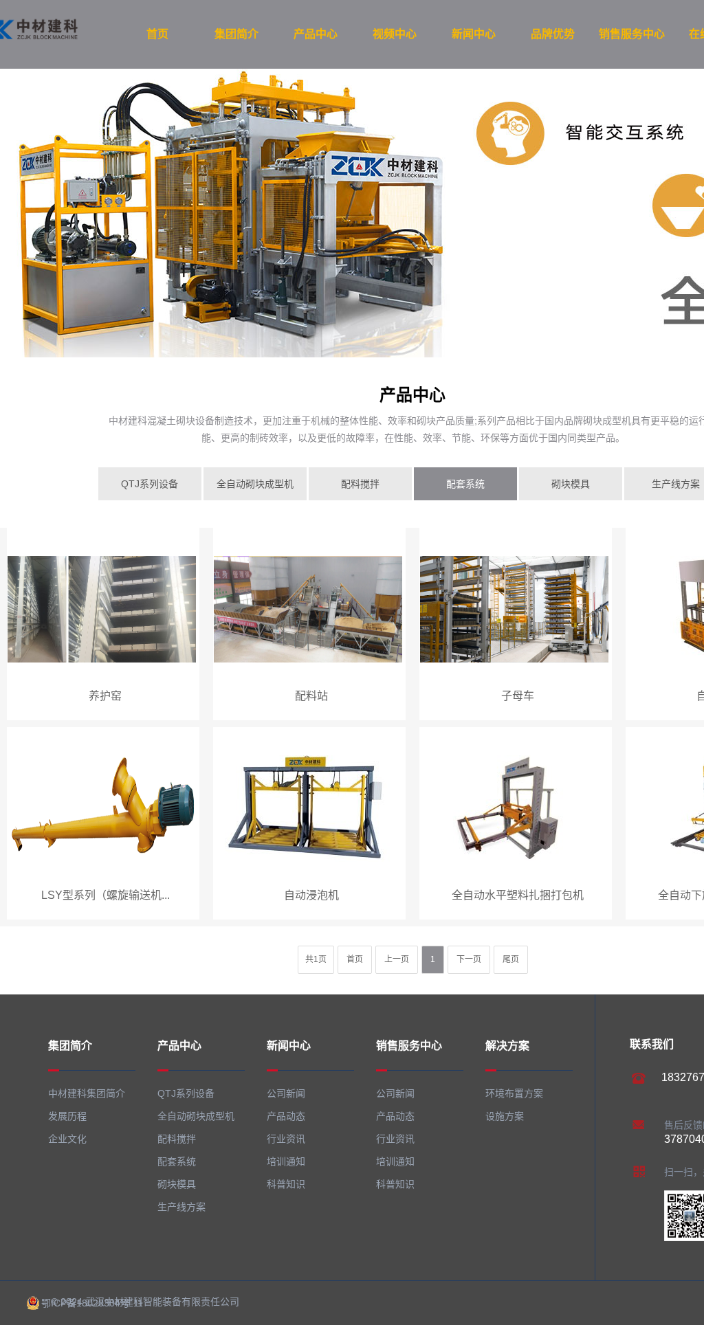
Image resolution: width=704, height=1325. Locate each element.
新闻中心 (474, 34)
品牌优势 (553, 34)
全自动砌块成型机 (255, 483)
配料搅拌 (360, 483)
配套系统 (465, 483)
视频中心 (395, 34)
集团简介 (236, 34)
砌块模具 (570, 483)
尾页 (511, 959)
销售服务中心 (632, 34)
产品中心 (316, 34)
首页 (157, 34)
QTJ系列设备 (149, 483)
